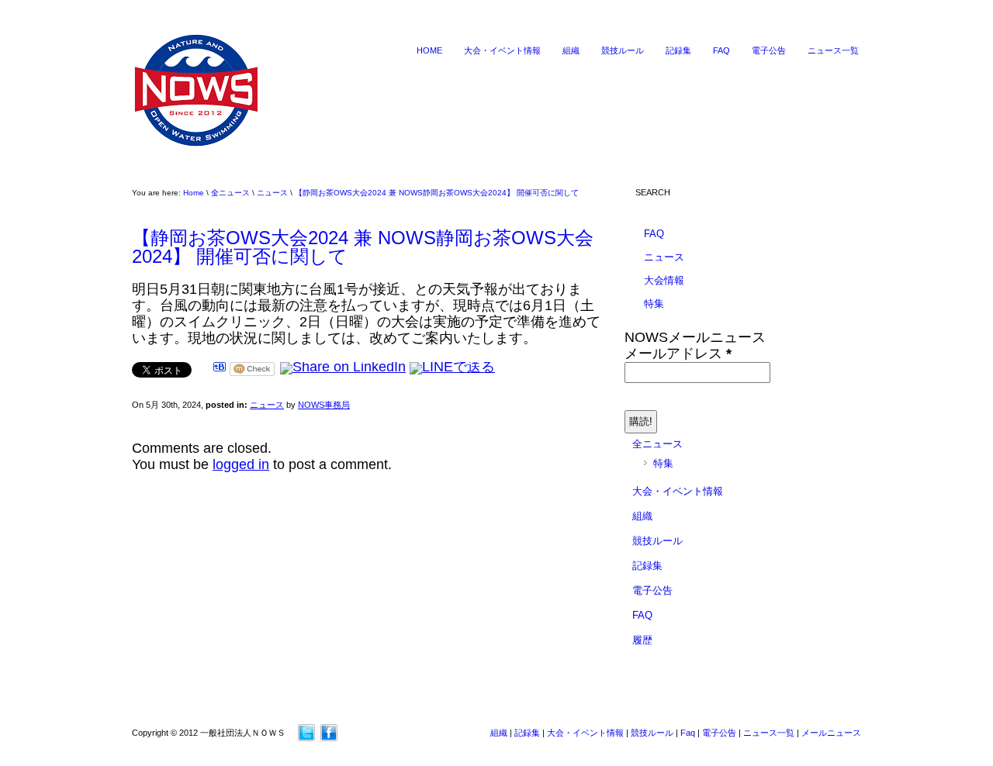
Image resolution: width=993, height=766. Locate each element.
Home (193, 192)
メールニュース (831, 732)
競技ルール (622, 50)
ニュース (272, 192)
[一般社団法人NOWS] (196, 146)
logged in (241, 464)
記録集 (678, 50)
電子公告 (769, 50)
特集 (654, 303)
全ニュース (230, 192)
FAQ (721, 50)
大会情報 (664, 280)
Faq (687, 732)
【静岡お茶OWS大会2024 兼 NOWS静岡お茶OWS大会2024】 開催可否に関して (437, 192)
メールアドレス (678, 353)
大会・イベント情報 (502, 50)
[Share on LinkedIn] (343, 366)
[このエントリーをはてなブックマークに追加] (219, 366)
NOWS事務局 (324, 404)
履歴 (642, 640)
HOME (429, 50)
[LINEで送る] (452, 366)
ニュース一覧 (833, 50)
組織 (571, 50)
